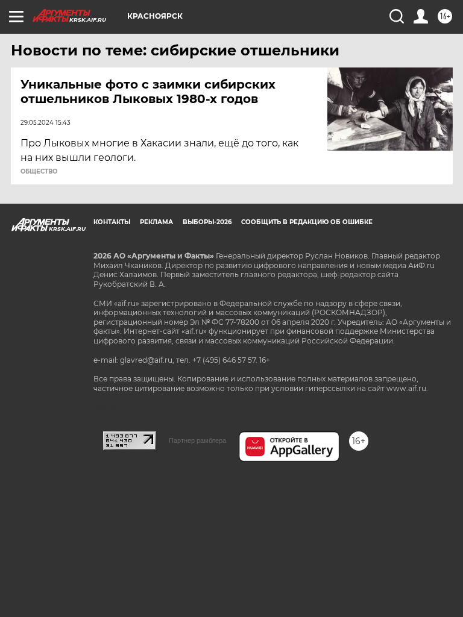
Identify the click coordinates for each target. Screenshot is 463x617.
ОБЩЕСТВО (38, 172)
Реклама (156, 222)
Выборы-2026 (207, 222)
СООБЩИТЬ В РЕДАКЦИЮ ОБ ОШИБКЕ (307, 222)
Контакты (111, 222)
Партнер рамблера (197, 440)
